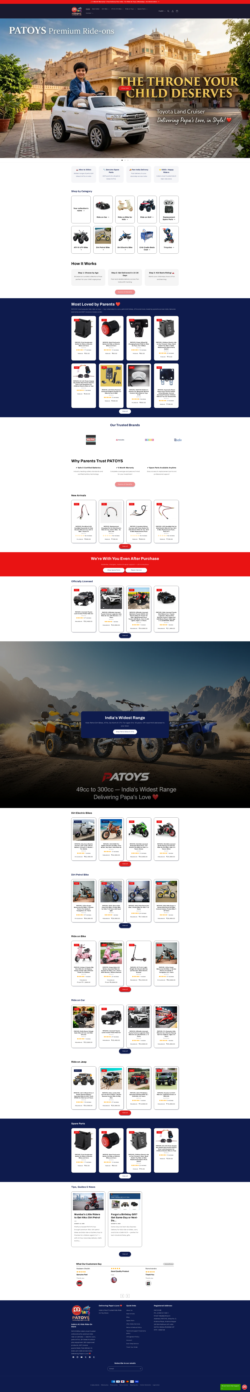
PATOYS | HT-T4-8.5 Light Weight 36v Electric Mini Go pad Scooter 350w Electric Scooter (139, 970)
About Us (129, 1310)
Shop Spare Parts (113, 570)
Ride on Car (102, 217)
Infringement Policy (132, 1337)
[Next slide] (133, 160)
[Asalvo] (91, 440)
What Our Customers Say (89, 1264)
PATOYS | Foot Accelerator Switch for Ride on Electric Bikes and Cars (83, 344)
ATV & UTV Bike (81, 247)
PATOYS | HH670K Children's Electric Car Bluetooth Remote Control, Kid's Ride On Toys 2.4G (139, 392)
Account (129, 1340)
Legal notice (156, 1385)
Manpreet (150, 1269)
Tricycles (168, 247)
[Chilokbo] (121, 440)
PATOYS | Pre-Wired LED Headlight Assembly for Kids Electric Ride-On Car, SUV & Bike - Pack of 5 (83, 529)
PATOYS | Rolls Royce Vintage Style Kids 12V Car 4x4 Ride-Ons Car (83, 1033)
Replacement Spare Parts (169, 218)
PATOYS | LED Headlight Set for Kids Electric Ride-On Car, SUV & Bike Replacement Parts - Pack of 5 (166, 529)
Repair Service (136, 570)
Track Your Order (132, 1347)
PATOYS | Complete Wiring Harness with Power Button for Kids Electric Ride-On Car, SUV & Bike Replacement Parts (139, 529)
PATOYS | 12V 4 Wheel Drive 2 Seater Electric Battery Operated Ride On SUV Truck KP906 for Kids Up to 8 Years (84, 1095)
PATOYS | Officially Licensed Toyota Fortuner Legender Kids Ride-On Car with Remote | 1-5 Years (111, 615)
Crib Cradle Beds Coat (147, 248)
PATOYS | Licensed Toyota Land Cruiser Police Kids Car (83, 612)
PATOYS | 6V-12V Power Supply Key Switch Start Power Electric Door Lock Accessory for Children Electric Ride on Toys (83, 384)
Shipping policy (134, 1385)
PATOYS (97, 1385)
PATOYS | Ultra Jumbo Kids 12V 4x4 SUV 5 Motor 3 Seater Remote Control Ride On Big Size (111, 1095)
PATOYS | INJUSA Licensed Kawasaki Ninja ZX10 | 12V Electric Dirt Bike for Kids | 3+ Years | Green (138, 846)
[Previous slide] (117, 160)
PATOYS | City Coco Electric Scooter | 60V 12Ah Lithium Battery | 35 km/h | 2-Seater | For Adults (83, 846)
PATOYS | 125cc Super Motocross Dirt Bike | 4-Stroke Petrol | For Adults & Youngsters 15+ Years (84, 908)
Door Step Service (132, 1343)
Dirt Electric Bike (125, 247)
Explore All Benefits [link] (125, 292)
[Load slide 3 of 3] (127, 160)
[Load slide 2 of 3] (125, 160)
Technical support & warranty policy (136, 1332)
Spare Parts (130, 1320)
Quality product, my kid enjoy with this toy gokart (89, 1278)
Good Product (117, 1271)
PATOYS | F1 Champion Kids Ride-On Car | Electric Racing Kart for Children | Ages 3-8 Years (166, 1034)
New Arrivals (130, 1313)
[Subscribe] (140, 1368)
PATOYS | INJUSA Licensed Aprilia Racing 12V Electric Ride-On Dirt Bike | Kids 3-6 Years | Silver (166, 846)
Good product (116, 1275)
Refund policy (104, 1385)
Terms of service (123, 1385)
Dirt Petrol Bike (103, 247)
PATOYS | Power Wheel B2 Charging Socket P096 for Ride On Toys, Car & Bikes (139, 344)
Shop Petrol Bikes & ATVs (125, 732)
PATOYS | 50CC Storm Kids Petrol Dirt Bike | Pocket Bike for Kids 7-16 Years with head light (111, 908)
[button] (105, 9)
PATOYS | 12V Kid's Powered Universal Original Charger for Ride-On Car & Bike (111, 391)
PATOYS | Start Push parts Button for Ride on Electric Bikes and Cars (111, 344)
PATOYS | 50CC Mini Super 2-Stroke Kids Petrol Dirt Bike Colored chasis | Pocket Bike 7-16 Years (166, 908)
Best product (82, 1275)
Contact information (145, 1385)
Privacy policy (114, 1385)
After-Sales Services (133, 1324)
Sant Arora (81, 1269)
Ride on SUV (145, 217)
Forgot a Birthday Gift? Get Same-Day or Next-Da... (124, 1217)
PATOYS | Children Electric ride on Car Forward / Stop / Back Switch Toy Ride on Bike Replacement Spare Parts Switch (166, 346)
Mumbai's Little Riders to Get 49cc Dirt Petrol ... (87, 1217)
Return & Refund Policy (134, 1327)
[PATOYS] (150, 440)
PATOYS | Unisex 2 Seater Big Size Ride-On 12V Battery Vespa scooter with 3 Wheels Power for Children (83, 970)
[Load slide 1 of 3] (122, 160)
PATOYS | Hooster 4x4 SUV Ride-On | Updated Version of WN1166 (166, 1094)
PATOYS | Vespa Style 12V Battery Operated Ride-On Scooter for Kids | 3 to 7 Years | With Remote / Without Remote (111, 970)
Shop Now (125, 88)
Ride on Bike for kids (125, 218)
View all (125, 411)
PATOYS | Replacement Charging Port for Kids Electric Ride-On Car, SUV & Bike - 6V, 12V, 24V (111, 529)
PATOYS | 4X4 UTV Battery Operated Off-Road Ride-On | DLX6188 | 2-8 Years (138, 1094)
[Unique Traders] (179, 440)
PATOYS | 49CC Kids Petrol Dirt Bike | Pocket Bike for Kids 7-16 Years (139, 907)
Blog (127, 1317)
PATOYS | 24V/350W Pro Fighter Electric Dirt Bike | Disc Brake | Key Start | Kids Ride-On (111, 845)
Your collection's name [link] (80, 209)
